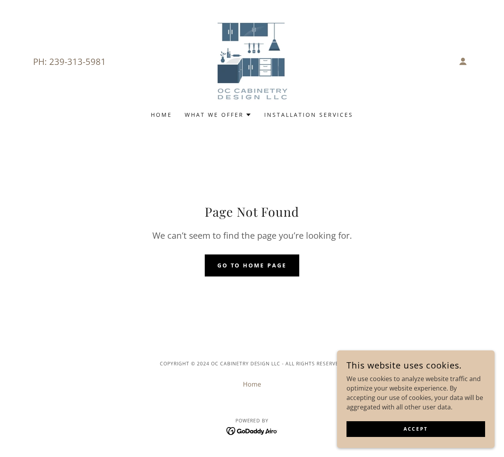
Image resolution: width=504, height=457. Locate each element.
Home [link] (161, 114)
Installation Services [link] (308, 114)
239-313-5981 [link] (77, 61)
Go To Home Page (252, 265)
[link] (252, 60)
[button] (463, 61)
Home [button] (252, 384)
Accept (416, 429)
